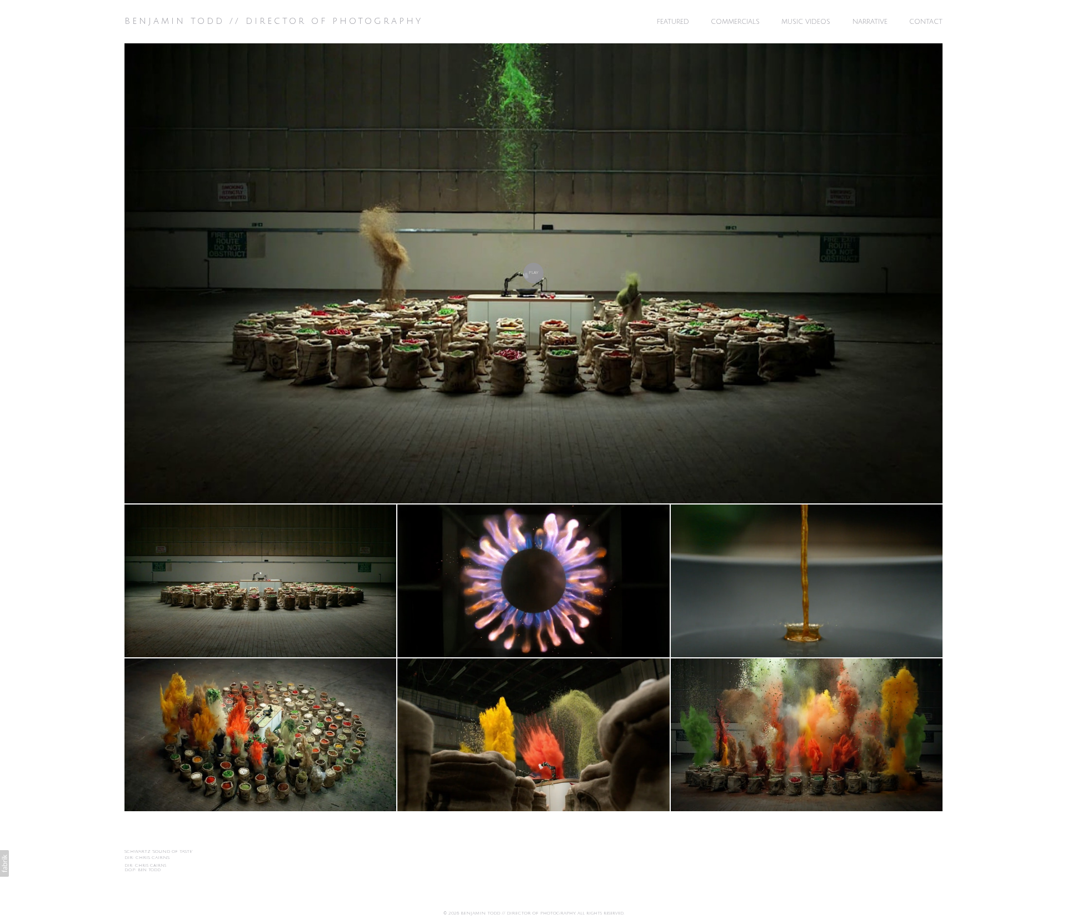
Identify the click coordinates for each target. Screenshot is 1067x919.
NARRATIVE (869, 22)
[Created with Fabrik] (4, 863)
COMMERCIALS (735, 22)
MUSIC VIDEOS (805, 22)
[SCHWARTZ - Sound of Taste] (533, 273)
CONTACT (926, 22)
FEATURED (673, 22)
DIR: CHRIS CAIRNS (146, 857)
